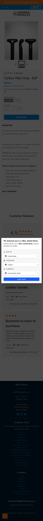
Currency (10, 269)
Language (10, 260)
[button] (21, 256)
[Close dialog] (40, 239)
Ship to (9, 252)
